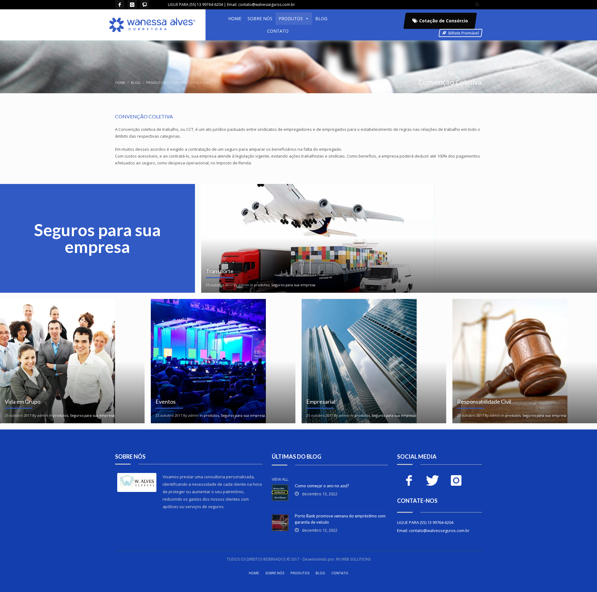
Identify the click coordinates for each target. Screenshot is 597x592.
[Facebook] (119, 4)
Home (120, 82)
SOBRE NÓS (260, 18)
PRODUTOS (291, 18)
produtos (155, 82)
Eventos (165, 401)
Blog (136, 82)
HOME (234, 18)
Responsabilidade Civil (484, 401)
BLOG (321, 18)
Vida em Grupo (22, 401)
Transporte (220, 271)
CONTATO (278, 31)
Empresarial (320, 401)
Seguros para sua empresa (293, 284)
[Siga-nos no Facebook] (409, 480)
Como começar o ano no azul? (322, 485)
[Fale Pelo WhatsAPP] (144, 4)
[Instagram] (132, 4)
